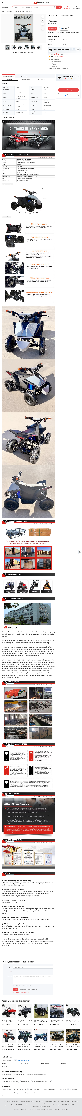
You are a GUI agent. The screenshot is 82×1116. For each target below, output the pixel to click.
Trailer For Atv (62, 1089)
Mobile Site (38, 1103)
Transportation (9, 11)
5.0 (64, 78)
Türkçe (33, 1106)
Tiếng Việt (38, 1106)
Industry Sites (56, 1101)
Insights (44, 1103)
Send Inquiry (52, 28)
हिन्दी (72, 1104)
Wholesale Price (48, 1101)
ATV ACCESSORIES (45, 1063)
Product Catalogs (24, 1060)
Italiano (42, 1104)
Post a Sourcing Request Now (21, 992)
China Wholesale (39, 1101)
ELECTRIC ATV (25, 1063)
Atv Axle (13, 1093)
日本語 (67, 1104)
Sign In (50, 68)
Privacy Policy (65, 1109)
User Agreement (50, 1109)
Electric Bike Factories (35, 1089)
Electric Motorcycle (30, 11)
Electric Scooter (25, 1081)
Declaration (57, 1109)
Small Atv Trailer (23, 1093)
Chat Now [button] (65, 28)
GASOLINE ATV (5, 1066)
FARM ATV (63, 1063)
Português (23, 1104)
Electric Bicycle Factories (50, 1089)
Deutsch (47, 1104)
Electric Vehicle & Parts (19, 11)
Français (29, 1104)
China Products (14, 1101)
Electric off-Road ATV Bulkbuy (37, 1093)
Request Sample (75, 32)
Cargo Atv (5, 1093)
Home (3, 11)
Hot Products (7, 1101)
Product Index (74, 1101)
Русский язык (36, 1104)
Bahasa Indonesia (46, 1106)
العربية (58, 1104)
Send (15, 989)
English (12, 1104)
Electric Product (7, 1089)
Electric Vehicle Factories (20, 1089)
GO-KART (4, 1063)
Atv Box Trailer (73, 1089)
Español (18, 1104)
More (3, 1096)
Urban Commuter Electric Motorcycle (41, 1081)
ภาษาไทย (76, 1104)
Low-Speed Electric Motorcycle (10, 1081)
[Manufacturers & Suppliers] (41, 2)
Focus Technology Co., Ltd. (30, 1109)
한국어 (63, 1104)
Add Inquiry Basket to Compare (24, 52)
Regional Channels (65, 1101)
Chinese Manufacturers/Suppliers (27, 1101)
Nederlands (53, 1104)
